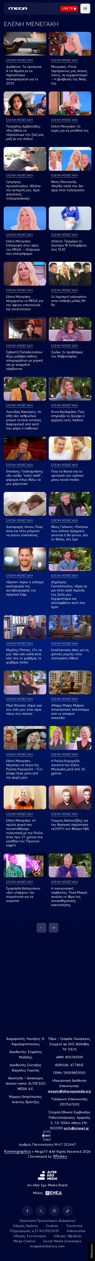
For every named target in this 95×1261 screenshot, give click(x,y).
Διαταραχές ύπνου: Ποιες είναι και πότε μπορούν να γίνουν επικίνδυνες (24, 531)
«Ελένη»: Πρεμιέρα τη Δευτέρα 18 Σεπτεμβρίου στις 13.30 (69, 245)
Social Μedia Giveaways (62, 1241)
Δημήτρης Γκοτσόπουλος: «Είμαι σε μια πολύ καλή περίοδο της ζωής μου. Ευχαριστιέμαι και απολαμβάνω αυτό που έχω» (69, 594)
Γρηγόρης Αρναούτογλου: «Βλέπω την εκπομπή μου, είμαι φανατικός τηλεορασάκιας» (23, 190)
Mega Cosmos (25, 1241)
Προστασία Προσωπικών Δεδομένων (47, 1221)
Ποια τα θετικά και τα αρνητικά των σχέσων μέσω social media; (67, 475)
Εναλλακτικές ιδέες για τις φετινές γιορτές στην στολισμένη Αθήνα (70, 654)
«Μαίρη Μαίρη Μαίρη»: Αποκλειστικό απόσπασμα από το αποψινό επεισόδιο (70, 711)
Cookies (52, 1226)
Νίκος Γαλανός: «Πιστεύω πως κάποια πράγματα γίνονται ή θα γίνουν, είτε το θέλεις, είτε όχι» (69, 533)
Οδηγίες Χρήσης (25, 1226)
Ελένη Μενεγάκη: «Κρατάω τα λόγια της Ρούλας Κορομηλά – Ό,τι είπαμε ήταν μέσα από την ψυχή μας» (24, 769)
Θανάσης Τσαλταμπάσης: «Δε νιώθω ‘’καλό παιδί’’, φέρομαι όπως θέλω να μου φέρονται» (25, 477)
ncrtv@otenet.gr (76, 1128)
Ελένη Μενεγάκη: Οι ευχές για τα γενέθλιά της (69, 128)
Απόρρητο (91, 1251)
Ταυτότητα (74, 1226)
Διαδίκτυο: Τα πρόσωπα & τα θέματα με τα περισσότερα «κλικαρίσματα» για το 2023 (23, 75)
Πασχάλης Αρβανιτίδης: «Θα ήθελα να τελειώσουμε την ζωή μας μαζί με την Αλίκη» (25, 132)
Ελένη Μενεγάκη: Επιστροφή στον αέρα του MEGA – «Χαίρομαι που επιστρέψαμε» (23, 247)
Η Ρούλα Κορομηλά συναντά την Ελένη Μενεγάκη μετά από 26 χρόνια (68, 767)
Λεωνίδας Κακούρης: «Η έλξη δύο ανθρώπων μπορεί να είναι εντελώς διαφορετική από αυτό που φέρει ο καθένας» (23, 420)
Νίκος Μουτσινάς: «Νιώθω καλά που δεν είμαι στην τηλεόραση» (68, 186)
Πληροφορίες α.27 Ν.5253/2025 (34, 1231)
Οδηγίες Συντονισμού (29, 1236)
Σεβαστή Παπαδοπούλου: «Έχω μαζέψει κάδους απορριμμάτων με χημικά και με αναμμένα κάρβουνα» (24, 360)
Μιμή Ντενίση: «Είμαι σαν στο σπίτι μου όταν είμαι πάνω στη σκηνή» (24, 709)
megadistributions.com (47, 1246)
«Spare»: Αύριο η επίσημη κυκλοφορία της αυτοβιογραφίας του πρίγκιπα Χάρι (25, 588)
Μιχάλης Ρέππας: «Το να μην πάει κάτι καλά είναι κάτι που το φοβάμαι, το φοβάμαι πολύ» (24, 656)
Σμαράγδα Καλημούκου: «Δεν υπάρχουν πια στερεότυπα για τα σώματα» (23, 894)
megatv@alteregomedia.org (69, 1091)
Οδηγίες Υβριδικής (68, 1236)
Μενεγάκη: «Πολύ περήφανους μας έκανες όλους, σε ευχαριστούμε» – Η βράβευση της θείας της (69, 75)
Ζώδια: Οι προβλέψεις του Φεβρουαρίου (67, 354)
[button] (85, 8)
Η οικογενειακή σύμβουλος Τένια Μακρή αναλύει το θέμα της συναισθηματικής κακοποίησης (69, 896)
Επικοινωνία (76, 1231)
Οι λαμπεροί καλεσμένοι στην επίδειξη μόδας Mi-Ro (68, 301)
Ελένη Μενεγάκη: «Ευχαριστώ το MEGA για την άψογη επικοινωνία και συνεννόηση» (24, 303)
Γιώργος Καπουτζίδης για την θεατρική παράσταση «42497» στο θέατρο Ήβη (70, 824)
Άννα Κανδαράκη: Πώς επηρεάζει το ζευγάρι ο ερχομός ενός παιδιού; (68, 416)
